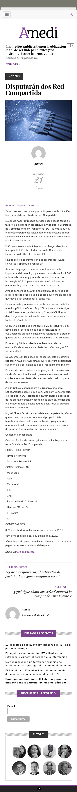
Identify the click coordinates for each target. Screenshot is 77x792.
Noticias (14, 77)
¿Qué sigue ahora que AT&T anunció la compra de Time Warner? (43, 594)
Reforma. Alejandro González (22, 205)
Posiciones (13, 64)
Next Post (63, 586)
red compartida (26, 551)
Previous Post (16, 567)
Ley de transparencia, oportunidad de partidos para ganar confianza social (32, 574)
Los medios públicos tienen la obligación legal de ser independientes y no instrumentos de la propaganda (36, 50)
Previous (69, 45)
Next (72, 45)
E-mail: (11, 706)
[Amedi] (38, 30)
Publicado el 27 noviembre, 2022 (22, 58)
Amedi (38, 164)
